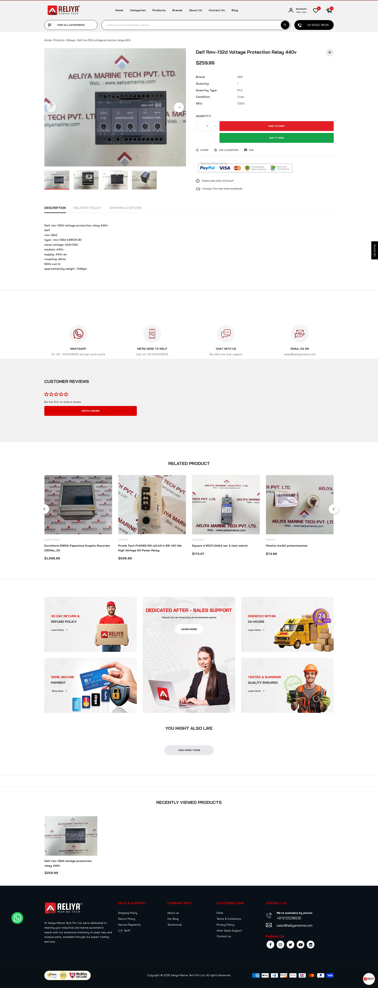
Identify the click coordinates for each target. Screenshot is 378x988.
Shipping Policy (127, 913)
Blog (235, 10)
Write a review (91, 411)
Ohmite (270, 539)
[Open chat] (369, 979)
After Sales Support (229, 930)
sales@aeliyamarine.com (294, 925)
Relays (71, 40)
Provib (123, 539)
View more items (189, 750)
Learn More (57, 629)
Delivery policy (88, 208)
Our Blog (173, 919)
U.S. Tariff (124, 930)
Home (119, 10)
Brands (177, 10)
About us (195, 10)
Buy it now (276, 137)
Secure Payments (129, 924)
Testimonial (174, 924)
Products (159, 10)
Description (55, 208)
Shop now (57, 690)
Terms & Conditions (229, 919)
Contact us (217, 10)
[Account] (291, 10)
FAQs (220, 913)
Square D (198, 539)
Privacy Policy (225, 924)
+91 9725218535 (289, 918)
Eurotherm (52, 539)
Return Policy (126, 919)
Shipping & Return (125, 208)
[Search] (285, 25)
